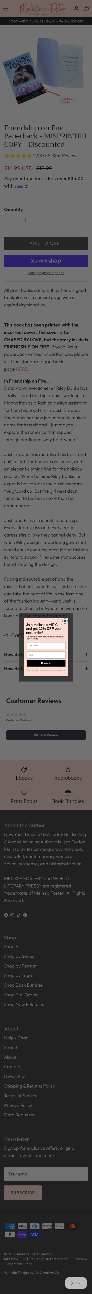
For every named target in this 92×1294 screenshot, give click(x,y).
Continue (46, 663)
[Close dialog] (65, 621)
